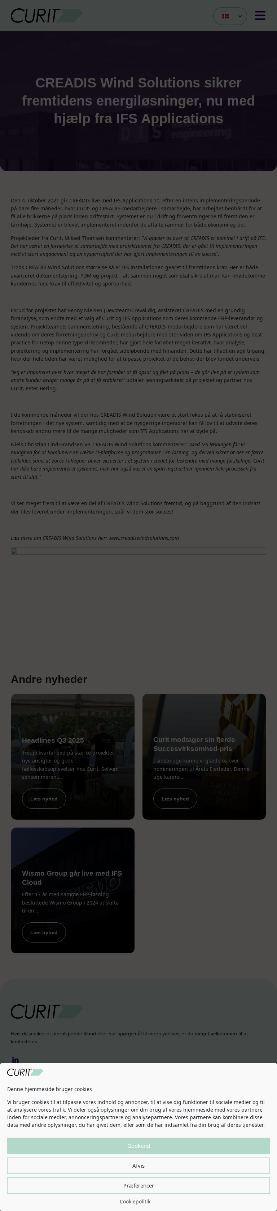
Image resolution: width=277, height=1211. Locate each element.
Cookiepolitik (135, 1201)
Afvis (138, 1165)
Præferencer (138, 1185)
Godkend (138, 1145)
